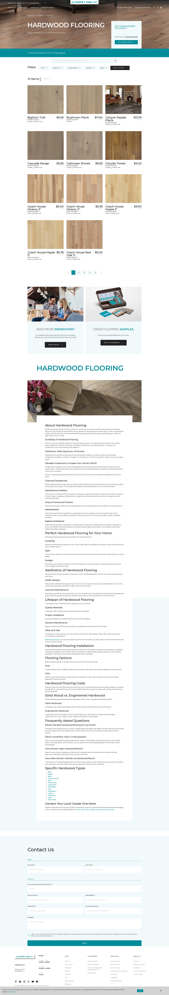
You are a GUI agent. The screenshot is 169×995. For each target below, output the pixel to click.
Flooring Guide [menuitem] (115, 968)
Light (50, 797)
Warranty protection (52, 639)
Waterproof (52, 791)
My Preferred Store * (92, 906)
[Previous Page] (68, 272)
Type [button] (42, 68)
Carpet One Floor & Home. (28, 985)
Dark (49, 780)
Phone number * (32, 895)
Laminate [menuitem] (68, 974)
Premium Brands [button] (48, 7)
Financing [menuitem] (68, 984)
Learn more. (12, 992)
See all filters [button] (118, 68)
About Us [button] (34, 7)
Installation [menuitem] (114, 977)
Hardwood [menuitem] (68, 968)
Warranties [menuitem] (114, 974)
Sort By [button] (46, 79)
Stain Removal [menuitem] (115, 961)
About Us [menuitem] (136, 961)
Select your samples (112, 342)
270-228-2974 (34, 3)
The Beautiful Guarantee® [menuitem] (119, 971)
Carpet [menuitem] (67, 971)
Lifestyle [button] (56, 68)
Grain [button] (102, 68)
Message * (30, 917)
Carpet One (31, 15)
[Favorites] (157, 8)
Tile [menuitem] (66, 977)
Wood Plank (52, 783)
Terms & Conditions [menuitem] (139, 971)
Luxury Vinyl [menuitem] (69, 964)
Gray (49, 789)
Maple (50, 774)
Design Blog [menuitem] (92, 973)
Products (40, 15)
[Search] (115, 61)
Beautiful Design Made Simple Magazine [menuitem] (95, 968)
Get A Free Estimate (125, 42)
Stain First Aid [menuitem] (115, 964)
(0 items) (161, 7)
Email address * (90, 895)
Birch (49, 772)
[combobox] (83, 61)
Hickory (50, 793)
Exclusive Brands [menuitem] (116, 981)
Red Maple (52, 787)
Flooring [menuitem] (67, 961)
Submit (84, 943)
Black (50, 776)
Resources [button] (23, 7)
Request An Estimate (143, 7)
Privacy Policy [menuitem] (137, 974)
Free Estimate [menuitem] (69, 981)
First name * (31, 865)
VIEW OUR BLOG (53, 345)
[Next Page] (101, 272)
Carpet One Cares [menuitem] (139, 964)
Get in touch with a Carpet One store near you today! (95, 809)
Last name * (89, 865)
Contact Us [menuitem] (136, 968)
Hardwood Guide (131, 37)
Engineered (52, 785)
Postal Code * (31, 906)
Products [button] (11, 7)
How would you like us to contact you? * (39, 884)
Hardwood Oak (53, 778)
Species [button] (89, 68)
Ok (140, 990)
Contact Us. (61, 53)
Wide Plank (52, 800)
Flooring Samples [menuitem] (93, 964)
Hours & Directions (124, 7)
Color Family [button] (73, 68)
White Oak (52, 795)
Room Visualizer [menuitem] (93, 961)
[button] (154, 8)
